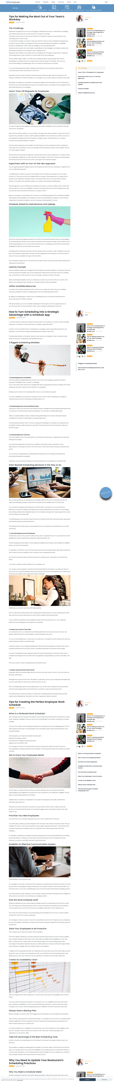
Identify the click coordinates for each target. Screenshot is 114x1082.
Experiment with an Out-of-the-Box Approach (89, 77)
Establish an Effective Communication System (90, 767)
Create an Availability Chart (87, 780)
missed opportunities (20, 689)
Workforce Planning (79, 10)
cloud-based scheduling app (51, 181)
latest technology (50, 1040)
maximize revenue (14, 399)
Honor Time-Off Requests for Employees (91, 72)
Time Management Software (40, 10)
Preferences (104, 1079)
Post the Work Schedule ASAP (87, 772)
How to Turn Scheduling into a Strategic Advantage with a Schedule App (96, 32)
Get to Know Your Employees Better (89, 758)
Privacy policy (20, 1080)
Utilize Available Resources (86, 93)
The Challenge (82, 68)
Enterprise (45, 2)
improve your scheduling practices (37, 296)
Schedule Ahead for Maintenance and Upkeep (90, 83)
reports (15, 521)
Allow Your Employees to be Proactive (90, 776)
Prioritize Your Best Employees (87, 762)
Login (106, 2)
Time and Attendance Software (93, 10)
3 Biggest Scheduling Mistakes (87, 363)
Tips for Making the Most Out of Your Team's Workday (95, 42)
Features (37, 2)
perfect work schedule (38, 717)
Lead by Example (83, 89)
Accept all (87, 1079)
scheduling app (31, 889)
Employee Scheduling (54, 10)
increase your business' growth (39, 85)
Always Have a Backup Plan (86, 785)
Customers (61, 2)
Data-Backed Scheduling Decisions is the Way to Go (91, 368)
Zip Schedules (16, 304)
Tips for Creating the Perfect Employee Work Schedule (95, 53)
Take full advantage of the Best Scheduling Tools (88, 790)
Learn (75, 2)
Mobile (53, 2)
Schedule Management (67, 10)
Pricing (69, 2)
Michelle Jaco (88, 17)
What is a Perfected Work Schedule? (89, 753)
